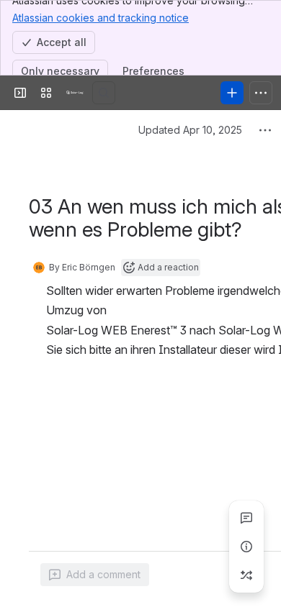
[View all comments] (246, 517)
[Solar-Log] (74, 92)
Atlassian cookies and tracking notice (100, 18)
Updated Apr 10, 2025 (190, 130)
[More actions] (265, 130)
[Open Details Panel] (246, 546)
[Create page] (246, 575)
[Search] (103, 92)
